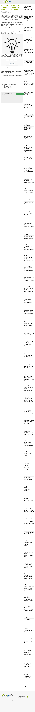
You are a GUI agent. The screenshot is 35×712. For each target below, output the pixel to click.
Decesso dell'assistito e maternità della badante (28, 437)
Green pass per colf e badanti (28, 211)
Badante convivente (27, 102)
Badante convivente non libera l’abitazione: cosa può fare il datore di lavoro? (28, 93)
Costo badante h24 (26, 107)
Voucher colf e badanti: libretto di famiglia (28, 406)
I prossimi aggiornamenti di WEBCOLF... (28, 620)
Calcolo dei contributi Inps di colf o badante (29, 297)
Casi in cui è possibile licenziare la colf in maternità (29, 141)
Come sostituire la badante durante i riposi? (28, 348)
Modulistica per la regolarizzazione (29, 644)
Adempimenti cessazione (27, 455)
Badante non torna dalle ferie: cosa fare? (28, 7)
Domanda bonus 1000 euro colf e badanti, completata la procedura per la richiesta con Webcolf (29, 310)
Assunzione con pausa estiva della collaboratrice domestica (29, 14)
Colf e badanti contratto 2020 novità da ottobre (28, 294)
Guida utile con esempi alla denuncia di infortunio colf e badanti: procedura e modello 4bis (29, 527)
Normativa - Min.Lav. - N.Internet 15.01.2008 (28, 661)
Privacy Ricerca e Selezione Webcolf (28, 345)
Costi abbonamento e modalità (21, 699)
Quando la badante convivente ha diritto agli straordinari (29, 125)
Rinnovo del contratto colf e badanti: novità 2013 (28, 498)
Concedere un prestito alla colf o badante (28, 231)
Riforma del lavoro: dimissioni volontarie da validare (28, 597)
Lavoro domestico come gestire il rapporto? (28, 22)
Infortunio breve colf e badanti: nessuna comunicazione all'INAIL (28, 401)
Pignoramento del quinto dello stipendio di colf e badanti (28, 382)
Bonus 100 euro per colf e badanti (29, 114)
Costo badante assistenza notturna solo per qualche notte (28, 105)
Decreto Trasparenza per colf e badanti (28, 195)
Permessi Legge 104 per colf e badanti (28, 177)
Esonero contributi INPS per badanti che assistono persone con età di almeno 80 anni (28, 171)
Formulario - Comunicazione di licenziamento (28, 682)
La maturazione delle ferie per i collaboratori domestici (28, 658)
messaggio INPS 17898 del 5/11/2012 (28, 550)
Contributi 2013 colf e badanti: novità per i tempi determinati (28, 516)
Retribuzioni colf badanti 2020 (28, 327)
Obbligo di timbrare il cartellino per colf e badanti (29, 50)
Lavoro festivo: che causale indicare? (28, 429)
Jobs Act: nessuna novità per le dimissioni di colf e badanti (28, 426)
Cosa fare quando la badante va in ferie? (29, 134)
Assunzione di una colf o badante (28, 684)
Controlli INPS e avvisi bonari (28, 453)
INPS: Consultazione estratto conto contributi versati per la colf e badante (28, 165)
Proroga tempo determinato (28, 648)
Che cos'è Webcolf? (12, 699)
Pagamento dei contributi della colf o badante (29, 250)
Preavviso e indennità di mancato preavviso (28, 458)
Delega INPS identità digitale (28, 209)
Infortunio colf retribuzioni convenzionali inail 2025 (27, 65)
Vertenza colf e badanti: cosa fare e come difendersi (29, 342)
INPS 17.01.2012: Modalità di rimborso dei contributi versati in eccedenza (28, 603)
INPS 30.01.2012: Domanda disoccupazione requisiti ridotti (28, 600)
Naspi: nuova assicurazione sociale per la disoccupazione (28, 440)
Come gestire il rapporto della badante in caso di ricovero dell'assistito (28, 137)
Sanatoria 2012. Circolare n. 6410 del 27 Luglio (29, 584)
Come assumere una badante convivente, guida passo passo (28, 98)
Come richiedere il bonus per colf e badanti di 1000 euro (28, 314)
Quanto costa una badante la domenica (28, 258)
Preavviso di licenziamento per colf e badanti (29, 255)
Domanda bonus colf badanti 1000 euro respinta (29, 305)
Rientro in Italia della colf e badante (27, 300)
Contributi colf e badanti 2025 (28, 86)
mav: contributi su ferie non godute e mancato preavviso (29, 505)
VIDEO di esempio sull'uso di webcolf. (28, 646)
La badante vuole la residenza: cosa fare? (28, 359)
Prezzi (10, 696)
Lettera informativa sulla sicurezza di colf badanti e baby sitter (29, 398)
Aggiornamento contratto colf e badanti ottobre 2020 (28, 289)
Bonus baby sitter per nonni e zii (28, 307)
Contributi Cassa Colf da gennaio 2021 (28, 241)
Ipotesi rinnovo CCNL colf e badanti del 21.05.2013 (28, 503)
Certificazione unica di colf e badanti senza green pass (28, 207)
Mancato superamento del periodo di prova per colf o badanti (29, 334)
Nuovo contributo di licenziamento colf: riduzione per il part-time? (29, 533)
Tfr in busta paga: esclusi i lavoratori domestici (27, 448)
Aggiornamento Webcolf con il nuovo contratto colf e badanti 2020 (28, 267)
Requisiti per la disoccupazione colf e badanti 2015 (28, 435)
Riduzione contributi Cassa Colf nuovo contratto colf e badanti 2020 (28, 271)
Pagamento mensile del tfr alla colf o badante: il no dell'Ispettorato (29, 84)
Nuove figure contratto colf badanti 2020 (29, 283)
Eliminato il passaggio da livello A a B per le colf (28, 292)
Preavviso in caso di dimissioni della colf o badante (28, 252)
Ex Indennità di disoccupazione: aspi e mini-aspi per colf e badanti (29, 511)
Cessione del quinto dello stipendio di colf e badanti (29, 339)
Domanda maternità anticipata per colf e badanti (29, 547)
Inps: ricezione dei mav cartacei (28, 500)
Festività (25, 656)
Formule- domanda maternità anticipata (28, 545)
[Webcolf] (7, 1)
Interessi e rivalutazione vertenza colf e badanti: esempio (28, 337)
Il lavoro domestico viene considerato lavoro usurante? (28, 393)
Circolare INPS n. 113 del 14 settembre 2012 (28, 558)
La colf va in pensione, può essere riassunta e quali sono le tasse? (29, 122)
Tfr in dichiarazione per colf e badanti (28, 519)
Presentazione (26, 686)
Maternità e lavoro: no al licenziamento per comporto (28, 77)
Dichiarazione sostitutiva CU (28, 418)
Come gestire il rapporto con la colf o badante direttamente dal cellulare (28, 264)
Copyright (19, 697)
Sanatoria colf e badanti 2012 (28, 594)
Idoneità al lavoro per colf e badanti (28, 109)
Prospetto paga (26, 465)
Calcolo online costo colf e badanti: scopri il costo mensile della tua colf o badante (29, 493)
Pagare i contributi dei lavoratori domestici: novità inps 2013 (28, 508)
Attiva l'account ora (12, 697)
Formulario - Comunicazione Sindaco (28, 667)
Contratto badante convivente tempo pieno (28, 247)
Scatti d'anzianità (26, 467)
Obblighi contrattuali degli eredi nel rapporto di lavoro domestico (29, 421)
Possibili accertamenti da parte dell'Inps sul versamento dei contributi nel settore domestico (28, 17)
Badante (25, 100)
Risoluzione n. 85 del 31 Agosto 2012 (28, 573)
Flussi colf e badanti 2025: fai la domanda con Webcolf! (28, 112)
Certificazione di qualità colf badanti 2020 (28, 274)
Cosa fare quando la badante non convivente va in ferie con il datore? (29, 74)
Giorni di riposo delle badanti (28, 369)
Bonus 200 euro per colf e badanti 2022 (29, 203)
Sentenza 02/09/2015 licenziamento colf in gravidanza (28, 432)
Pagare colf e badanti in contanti (28, 323)
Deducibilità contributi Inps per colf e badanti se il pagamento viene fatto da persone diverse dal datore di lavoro (29, 330)
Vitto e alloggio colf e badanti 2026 (29, 20)
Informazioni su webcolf (27, 652)
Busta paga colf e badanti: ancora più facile (29, 524)
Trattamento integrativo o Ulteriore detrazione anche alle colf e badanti (29, 67)
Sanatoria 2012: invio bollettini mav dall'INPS (28, 553)
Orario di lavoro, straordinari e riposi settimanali (28, 480)
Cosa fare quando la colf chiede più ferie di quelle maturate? (28, 62)
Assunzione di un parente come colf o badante (28, 234)
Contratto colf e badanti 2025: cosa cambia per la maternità (28, 40)
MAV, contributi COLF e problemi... (29, 625)
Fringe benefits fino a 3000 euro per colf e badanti (28, 180)
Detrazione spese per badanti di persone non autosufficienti (28, 411)
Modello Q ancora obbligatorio (28, 622)
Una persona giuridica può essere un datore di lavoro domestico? (29, 168)
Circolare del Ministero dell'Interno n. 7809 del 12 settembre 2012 (29, 561)
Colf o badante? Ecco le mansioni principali (29, 353)
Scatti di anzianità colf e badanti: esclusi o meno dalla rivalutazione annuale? (29, 80)
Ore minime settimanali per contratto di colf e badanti (28, 377)
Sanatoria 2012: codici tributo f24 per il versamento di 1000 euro (28, 576)
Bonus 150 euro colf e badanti (28, 192)
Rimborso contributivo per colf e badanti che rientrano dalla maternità (28, 186)
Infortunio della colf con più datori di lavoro (28, 120)
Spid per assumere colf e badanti (28, 205)
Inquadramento (26, 483)
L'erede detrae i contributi (27, 540)
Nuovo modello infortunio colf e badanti (28, 446)
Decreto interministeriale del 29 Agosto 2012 (28, 567)
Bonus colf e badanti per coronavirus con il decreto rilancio (29, 318)
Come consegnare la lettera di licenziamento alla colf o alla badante (28, 53)
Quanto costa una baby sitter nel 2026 (28, 28)
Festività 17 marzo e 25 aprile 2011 (28, 634)
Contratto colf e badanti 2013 (28, 495)
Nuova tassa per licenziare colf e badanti (28, 536)
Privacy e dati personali (21, 696)
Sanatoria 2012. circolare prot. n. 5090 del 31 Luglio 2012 (28, 581)
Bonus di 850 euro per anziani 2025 (28, 90)
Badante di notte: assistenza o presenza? (28, 388)
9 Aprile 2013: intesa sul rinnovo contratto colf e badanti (28, 514)
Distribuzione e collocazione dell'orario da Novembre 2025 (28, 37)
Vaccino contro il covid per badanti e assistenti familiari (29, 219)
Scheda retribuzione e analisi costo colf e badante (28, 303)
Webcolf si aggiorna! (27, 477)
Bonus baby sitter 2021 (27, 221)
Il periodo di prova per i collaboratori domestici (27, 677)
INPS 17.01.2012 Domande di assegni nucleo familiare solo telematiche (28, 606)
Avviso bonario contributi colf (28, 542)
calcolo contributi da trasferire (28, 463)
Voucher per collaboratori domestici (27, 443)
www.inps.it (21, 29)
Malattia (25, 475)
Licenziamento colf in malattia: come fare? (28, 361)
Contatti (19, 702)
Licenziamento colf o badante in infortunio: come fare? (28, 356)
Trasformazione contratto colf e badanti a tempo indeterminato (28, 364)
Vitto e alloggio (26, 469)
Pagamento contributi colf (27, 96)
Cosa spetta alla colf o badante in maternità (28, 143)
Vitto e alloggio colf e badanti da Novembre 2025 (28, 43)
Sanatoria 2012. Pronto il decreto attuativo (28, 579)
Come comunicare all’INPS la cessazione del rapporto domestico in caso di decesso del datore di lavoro (28, 10)
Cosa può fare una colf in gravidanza (27, 162)
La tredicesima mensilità (27, 654)
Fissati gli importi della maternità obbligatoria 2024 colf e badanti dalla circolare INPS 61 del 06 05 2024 (28, 151)
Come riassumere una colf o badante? (28, 350)
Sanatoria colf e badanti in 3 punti (29, 586)
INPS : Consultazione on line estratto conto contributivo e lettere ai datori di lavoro (29, 616)
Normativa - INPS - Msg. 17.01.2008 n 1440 (27, 664)
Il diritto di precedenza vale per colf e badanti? (28, 391)
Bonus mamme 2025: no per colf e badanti (29, 59)
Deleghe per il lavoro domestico (28, 408)
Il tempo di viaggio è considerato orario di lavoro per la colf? (28, 71)
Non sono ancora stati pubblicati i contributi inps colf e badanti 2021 (29, 239)
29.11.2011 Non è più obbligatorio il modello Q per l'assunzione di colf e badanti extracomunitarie (29, 610)
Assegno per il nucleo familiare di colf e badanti (28, 214)
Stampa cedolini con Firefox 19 (28, 521)
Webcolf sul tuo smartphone (28, 236)
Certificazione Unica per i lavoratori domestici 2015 (27, 451)
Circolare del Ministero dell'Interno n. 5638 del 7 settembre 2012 (29, 564)
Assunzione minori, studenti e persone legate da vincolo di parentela (28, 486)
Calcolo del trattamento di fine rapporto (28, 679)
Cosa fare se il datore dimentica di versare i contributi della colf (29, 47)
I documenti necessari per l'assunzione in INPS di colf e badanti (28, 158)
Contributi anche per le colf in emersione (28, 639)
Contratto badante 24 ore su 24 (28, 395)
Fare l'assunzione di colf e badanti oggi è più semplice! (29, 380)
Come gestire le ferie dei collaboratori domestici (27, 217)
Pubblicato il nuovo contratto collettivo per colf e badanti (28, 286)
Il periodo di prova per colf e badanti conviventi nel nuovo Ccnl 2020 (29, 277)
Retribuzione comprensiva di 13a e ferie (29, 473)
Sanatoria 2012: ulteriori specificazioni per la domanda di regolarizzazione (28, 570)
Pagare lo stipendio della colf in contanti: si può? (28, 385)
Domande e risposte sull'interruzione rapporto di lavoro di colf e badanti (29, 461)
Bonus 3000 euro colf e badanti (28, 190)
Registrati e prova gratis (19, 93)
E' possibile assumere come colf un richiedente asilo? (28, 374)
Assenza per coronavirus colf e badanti (28, 321)
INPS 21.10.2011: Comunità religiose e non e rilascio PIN (28, 613)
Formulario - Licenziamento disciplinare (28, 636)
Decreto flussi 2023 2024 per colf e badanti (28, 174)
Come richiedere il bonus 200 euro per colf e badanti (29, 197)
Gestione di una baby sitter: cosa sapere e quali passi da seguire (28, 25)
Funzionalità (11, 695)
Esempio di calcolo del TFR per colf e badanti (28, 674)
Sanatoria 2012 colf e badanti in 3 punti (29, 592)
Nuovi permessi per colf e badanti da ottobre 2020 (29, 281)
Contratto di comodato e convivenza (27, 416)
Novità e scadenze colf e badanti (28, 188)
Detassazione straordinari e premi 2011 (29, 631)
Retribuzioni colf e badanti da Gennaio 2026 (28, 34)
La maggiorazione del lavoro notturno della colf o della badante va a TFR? (29, 128)
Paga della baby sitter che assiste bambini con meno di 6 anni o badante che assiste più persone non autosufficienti (29, 147)
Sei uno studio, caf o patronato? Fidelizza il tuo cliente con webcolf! (29, 371)
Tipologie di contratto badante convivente (28, 244)
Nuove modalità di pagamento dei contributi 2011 (29, 628)
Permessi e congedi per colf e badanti (28, 229)
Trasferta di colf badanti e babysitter (27, 200)
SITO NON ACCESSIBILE (27, 650)
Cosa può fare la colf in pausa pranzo (28, 117)
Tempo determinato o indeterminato (27, 490)
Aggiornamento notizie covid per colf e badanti (28, 261)
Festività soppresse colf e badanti (29, 226)
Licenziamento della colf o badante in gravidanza (29, 183)
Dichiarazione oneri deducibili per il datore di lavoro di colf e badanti (29, 414)
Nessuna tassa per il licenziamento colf (29, 530)
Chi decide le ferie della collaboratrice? (27, 56)
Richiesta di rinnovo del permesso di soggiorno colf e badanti (29, 538)
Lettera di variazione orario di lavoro (28, 642)
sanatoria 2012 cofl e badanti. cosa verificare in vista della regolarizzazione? (28, 589)
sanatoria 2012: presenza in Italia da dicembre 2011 (28, 556)
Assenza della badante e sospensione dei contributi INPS (28, 424)
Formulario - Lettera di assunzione (29, 671)
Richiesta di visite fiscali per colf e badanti (28, 155)
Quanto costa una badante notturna (28, 224)
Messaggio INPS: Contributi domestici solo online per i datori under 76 (28, 31)
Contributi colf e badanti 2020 (28, 325)
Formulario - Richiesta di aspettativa (27, 669)
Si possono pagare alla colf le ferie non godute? (29, 131)
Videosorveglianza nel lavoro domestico (28, 403)
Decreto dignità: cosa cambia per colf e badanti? (28, 367)
